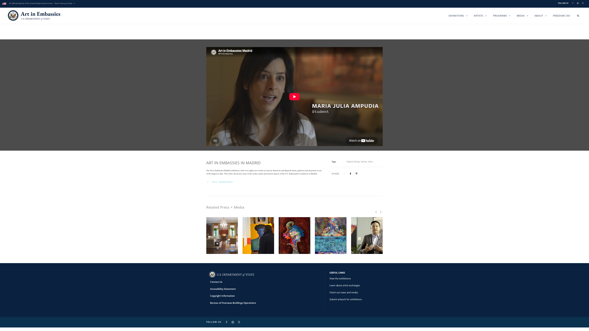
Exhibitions (456, 15)
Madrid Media (353, 161)
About (539, 15)
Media (521, 15)
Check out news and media (343, 292)
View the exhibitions (340, 278)
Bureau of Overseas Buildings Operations (233, 302)
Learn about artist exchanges (344, 285)
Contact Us (216, 281)
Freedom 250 (561, 15)
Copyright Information (222, 295)
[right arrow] (380, 212)
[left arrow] (376, 212)
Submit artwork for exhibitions (345, 299)
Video (370, 161)
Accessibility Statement (223, 288)
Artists (478, 15)
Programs (500, 15)
